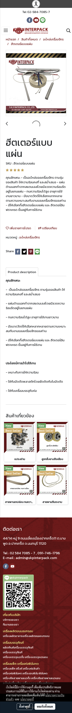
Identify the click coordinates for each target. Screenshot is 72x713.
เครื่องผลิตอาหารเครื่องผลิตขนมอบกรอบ (26, 636)
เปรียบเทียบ (49, 228)
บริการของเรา (11, 620)
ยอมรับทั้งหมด (45, 706)
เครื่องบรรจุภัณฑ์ (12, 652)
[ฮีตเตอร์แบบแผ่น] (36, 83)
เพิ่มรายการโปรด (20, 228)
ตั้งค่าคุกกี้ (24, 706)
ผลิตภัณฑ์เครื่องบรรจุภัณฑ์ (18, 648)
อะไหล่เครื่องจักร (29, 237)
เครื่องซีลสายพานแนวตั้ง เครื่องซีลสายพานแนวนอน (31, 678)
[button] (67, 31)
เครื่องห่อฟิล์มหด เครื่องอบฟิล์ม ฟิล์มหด (25, 673)
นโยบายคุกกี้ (27, 699)
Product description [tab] (22, 272)
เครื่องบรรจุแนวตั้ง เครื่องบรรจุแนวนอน (25, 657)
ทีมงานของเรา (10, 625)
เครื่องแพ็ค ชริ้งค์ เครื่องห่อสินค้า (21, 669)
